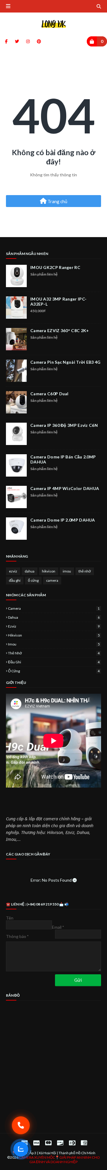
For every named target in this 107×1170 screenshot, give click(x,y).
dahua (29, 571)
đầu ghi (15, 580)
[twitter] (17, 41)
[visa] (36, 1142)
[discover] (60, 1142)
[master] (48, 1142)
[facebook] (6, 41)
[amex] (83, 1142)
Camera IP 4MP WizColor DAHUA (64, 488)
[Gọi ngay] (21, 1125)
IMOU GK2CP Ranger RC (55, 267)
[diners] (72, 1142)
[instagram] (28, 41)
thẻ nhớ (84, 571)
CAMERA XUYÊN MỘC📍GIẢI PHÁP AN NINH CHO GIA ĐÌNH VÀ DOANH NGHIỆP (59, 1159)
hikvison (48, 571)
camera (52, 580)
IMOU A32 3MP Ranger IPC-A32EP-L (58, 301)
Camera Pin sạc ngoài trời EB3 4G (65, 362)
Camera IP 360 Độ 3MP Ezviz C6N (64, 425)
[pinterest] (38, 41)
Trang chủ (57, 201)
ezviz (13, 571)
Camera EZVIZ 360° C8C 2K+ (59, 330)
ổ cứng (33, 580)
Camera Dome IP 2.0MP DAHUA (62, 519)
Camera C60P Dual (49, 393)
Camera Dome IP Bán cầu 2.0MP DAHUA (63, 459)
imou (67, 571)
